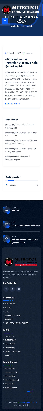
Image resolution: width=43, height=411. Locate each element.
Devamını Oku (11, 104)
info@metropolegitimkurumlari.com (25, 225)
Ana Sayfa (15, 26)
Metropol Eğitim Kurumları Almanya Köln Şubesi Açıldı (21, 62)
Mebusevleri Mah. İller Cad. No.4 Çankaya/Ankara (25, 241)
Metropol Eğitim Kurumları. (28, 402)
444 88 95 (16, 211)
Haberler (29, 53)
